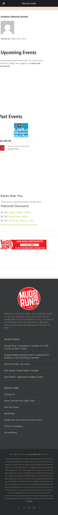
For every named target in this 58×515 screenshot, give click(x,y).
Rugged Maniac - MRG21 (19, 212)
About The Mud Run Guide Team (19, 400)
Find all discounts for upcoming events (19, 224)
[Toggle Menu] (4, 3)
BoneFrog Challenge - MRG (21, 220)
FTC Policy (29, 501)
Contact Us (9, 394)
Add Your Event (11, 407)
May (1, 148)
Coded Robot (33, 454)
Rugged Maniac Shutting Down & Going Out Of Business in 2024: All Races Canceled (26, 356)
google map (13, 148)
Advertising (9, 413)
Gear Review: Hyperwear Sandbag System (23, 376)
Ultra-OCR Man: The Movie (17, 364)
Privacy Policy (10, 432)
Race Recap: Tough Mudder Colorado (21, 370)
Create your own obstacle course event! (23, 419)
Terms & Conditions (13, 426)
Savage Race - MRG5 (18, 216)
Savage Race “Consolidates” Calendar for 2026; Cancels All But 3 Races (26, 347)
